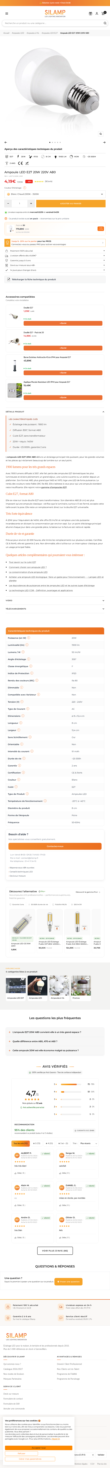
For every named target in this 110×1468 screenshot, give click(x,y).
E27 (11, 156)
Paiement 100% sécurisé (21, 251)
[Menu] (6, 14)
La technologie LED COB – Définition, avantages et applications (41, 590)
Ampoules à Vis (33, 33)
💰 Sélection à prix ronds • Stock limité (55, 3)
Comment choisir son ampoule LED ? (28, 567)
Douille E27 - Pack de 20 (34, 333)
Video (9, 600)
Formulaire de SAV (11, 1404)
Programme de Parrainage (68, 1379)
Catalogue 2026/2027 (13, 1369)
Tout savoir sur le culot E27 (22, 562)
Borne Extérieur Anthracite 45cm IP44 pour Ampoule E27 (47, 357)
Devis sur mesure (11, 1394)
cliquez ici (55, 1439)
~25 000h (91, 156)
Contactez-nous (55, 846)
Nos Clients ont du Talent (68, 1369)
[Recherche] (105, 23)
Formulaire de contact (13, 1399)
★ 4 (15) (49, 1143)
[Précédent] (5, 142)
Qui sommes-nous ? (12, 1364)
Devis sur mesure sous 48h (22, 265)
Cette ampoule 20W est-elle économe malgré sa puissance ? (46, 1050)
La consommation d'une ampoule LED (28, 572)
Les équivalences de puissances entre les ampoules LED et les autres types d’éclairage (52, 585)
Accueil (6, 33)
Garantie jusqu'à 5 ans (20, 260)
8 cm (48, 156)
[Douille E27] (15, 316)
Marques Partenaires (12, 1379)
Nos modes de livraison (13, 1374)
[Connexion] (97, 13)
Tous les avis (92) (21, 1143)
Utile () (21, 1173)
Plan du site (102, 1464)
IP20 (36, 156)
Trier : (75, 1143)
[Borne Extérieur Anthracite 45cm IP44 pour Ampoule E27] (15, 366)
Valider (101, 1455)
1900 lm (62, 156)
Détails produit (15, 412)
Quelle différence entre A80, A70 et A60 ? (35, 1041)
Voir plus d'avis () (55, 1250)
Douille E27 (28, 308)
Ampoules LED (18, 33)
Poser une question (70, 1282)
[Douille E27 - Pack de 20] (15, 341)
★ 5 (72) (36, 1143)
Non (76, 156)
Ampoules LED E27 (50, 33)
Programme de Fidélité (67, 1374)
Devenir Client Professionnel (69, 1364)
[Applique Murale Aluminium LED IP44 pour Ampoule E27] (15, 390)
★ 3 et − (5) (63, 1143)
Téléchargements (16, 609)
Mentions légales (81, 1464)
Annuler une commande (14, 1409)
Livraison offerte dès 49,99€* (23, 255)
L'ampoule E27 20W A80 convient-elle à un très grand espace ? (47, 1032)
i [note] (24, 187)
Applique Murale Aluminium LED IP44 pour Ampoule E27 (47, 382)
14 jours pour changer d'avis (23, 270)
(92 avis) (48, 181)
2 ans (12, 163)
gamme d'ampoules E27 (54, 487)
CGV (92, 1464)
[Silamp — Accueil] (16, 1337)
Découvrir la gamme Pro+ (87, 892)
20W (23, 156)
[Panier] (103, 13)
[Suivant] (104, 142)
